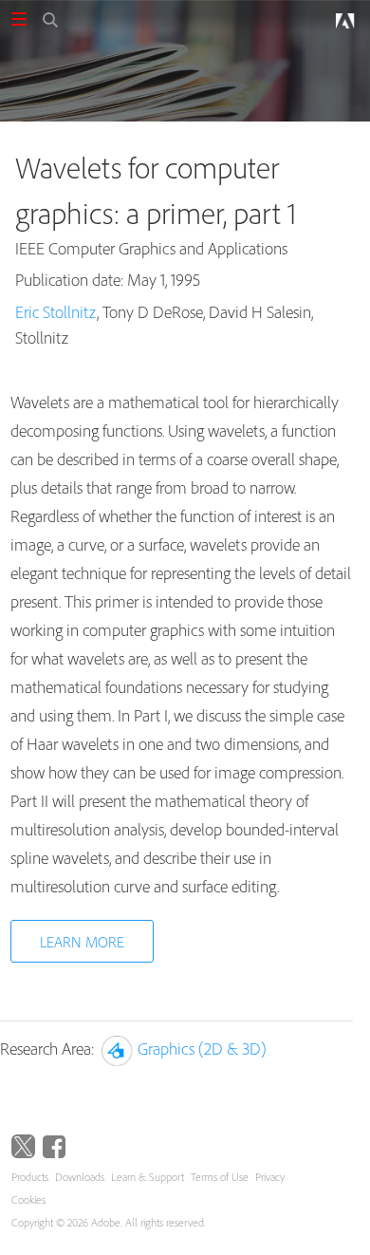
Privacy (270, 1177)
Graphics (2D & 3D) (202, 1048)
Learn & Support (147, 1177)
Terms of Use (220, 1177)
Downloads (79, 1177)
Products (29, 1177)
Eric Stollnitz (56, 312)
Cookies (28, 1199)
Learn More (82, 941)
